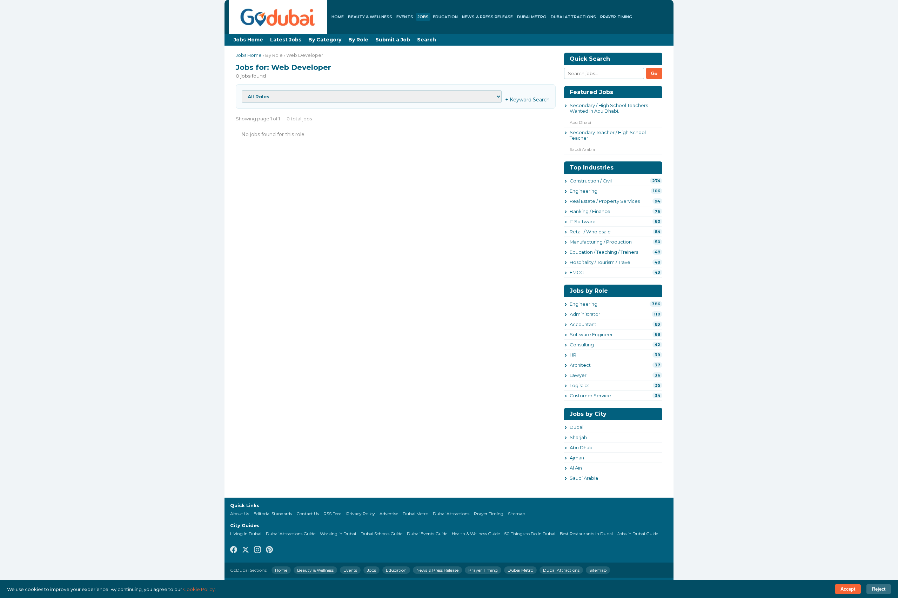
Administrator (585, 314)
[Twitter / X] (245, 550)
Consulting (582, 344)
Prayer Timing (616, 16)
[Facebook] (233, 550)
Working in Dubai (338, 533)
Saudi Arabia (584, 478)
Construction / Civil (591, 181)
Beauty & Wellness (370, 16)
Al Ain (576, 468)
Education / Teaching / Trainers (604, 252)
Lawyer (578, 375)
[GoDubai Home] (278, 17)
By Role (358, 39)
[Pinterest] (269, 550)
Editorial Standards (273, 513)
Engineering (583, 191)
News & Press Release (487, 16)
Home (337, 16)
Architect (580, 365)
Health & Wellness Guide (476, 533)
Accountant (583, 324)
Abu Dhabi (582, 447)
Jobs (423, 16)
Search (426, 39)
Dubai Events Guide (427, 533)
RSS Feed (332, 513)
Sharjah (578, 437)
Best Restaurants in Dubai (586, 533)
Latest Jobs (285, 39)
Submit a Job (392, 39)
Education (445, 16)
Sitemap (516, 513)
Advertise (389, 513)
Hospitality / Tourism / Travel (600, 262)
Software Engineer (591, 334)
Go (654, 73)
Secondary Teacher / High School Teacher (608, 135)
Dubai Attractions (573, 16)
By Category (324, 39)
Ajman (577, 457)
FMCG (577, 272)
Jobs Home (248, 39)
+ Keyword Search (527, 100)
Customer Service (590, 395)
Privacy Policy (360, 513)
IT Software (583, 221)
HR (573, 355)
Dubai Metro (532, 16)
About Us (239, 513)
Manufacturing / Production (601, 242)
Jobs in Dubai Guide (637, 533)
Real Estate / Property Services (605, 201)
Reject (878, 589)
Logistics (579, 385)
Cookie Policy (199, 589)
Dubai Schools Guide (381, 533)
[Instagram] (257, 550)
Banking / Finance (590, 211)
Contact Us (307, 513)
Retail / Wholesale (590, 231)
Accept (847, 589)
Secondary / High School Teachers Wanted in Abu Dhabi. (609, 108)
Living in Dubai (245, 533)
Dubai (576, 427)
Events (404, 16)
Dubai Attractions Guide (290, 533)
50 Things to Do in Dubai (529, 533)
